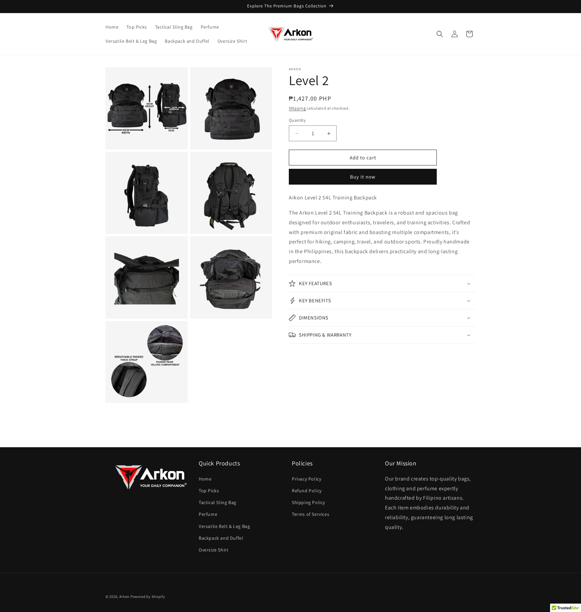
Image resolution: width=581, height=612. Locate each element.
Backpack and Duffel (221, 538)
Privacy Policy (306, 479)
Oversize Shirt (213, 550)
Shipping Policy (308, 502)
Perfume (208, 514)
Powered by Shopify (147, 596)
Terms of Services (310, 514)
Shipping (297, 108)
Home (205, 479)
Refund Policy (307, 491)
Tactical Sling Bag (217, 502)
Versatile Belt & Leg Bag (224, 526)
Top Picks (209, 491)
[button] (439, 34)
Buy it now (363, 177)
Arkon (124, 596)
